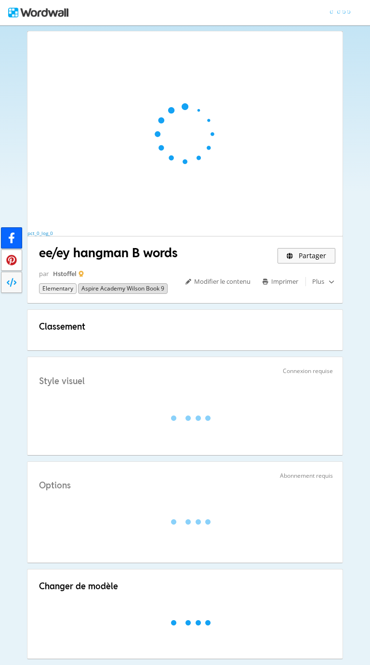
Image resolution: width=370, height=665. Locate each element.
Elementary (57, 288)
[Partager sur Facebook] (11, 238)
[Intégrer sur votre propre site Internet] (11, 282)
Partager (311, 255)
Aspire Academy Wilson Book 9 (122, 288)
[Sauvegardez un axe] (11, 260)
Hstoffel (65, 273)
